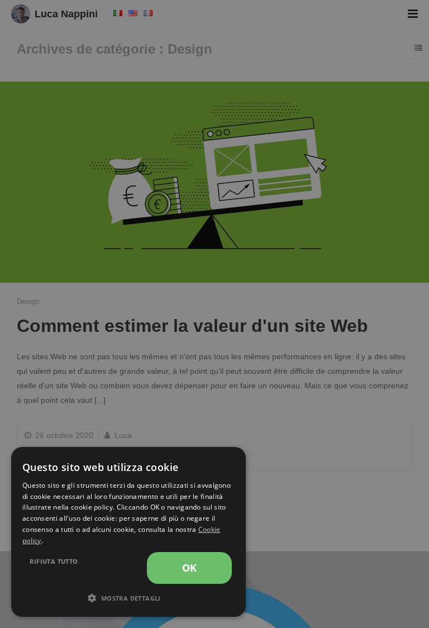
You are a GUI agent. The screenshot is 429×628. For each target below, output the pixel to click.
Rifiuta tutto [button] (54, 561)
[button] (128, 598)
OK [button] (189, 567)
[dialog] (128, 532)
